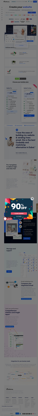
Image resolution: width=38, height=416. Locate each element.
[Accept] (19, 213)
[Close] (32, 198)
